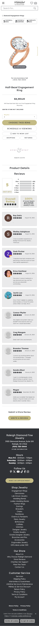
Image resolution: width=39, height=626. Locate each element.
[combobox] (17, 8)
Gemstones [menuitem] (19, 493)
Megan (16, 390)
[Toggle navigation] (3, 3)
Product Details (19, 168)
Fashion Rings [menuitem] (19, 504)
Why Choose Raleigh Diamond (19, 557)
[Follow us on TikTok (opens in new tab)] (22, 471)
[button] (31, 3)
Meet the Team (19, 564)
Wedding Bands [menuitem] (19, 498)
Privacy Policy (19, 592)
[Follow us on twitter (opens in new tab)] (14, 471)
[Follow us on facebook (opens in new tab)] (25, 471)
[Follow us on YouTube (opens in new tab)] (18, 471)
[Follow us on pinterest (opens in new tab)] (11, 471)
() (33, 181)
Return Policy (19, 589)
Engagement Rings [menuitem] (19, 491)
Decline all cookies (11, 621)
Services (19, 576)
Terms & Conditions (19, 594)
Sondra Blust (19, 370)
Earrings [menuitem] (19, 506)
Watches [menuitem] (19, 527)
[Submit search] (35, 8)
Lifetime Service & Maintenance (19, 584)
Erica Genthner (20, 271)
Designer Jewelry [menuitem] (19, 529)
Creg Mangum (19, 332)
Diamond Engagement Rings (14, 15)
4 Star (17, 185)
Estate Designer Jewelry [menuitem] (20, 535)
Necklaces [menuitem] (19, 514)
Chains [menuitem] (19, 511)
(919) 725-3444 (19, 80)
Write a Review (19, 418)
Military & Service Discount (19, 587)
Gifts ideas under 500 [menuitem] (19, 545)
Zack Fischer (18, 251)
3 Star (16, 188)
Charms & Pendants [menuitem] (19, 517)
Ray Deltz (17, 215)
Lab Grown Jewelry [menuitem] (19, 496)
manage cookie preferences (21, 616)
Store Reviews (19, 559)
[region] (19, 52)
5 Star (17, 180)
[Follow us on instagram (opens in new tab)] (28, 471)
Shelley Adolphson (21, 232)
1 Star (17, 192)
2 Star (16, 190)
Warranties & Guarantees (19, 581)
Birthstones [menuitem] (19, 522)
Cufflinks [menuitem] (19, 524)
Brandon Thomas (21, 348)
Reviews (19, 173)
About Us (19, 554)
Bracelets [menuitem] (20, 509)
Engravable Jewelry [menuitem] (19, 542)
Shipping (11, 138)
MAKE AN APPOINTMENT (19, 480)
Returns (28, 138)
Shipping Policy (19, 579)
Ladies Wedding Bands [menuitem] (19, 501)
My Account (19, 597)
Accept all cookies (27, 621)
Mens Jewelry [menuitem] (19, 519)
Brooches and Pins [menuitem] (19, 537)
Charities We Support (19, 562)
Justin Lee (17, 293)
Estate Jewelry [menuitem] (19, 532)
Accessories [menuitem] (19, 540)
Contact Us (19, 567)
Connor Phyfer (19, 313)
